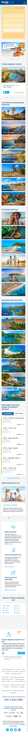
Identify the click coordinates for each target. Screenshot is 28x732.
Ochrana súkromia (7, 690)
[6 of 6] (18, 59)
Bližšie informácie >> (10, 566)
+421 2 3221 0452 (13, 699)
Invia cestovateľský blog (18, 681)
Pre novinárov (6, 685)
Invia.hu (8, 724)
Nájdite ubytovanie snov (10, 590)
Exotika (9, 671)
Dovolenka (18, 669)
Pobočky (6, 687)
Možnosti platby (6, 681)
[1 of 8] (7, 98)
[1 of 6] (9, 59)
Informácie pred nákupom (17, 677)
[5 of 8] (14, 98)
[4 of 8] (12, 98)
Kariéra (23, 685)
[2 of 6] (11, 59)
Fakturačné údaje (19, 679)
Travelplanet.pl (14, 724)
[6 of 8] (16, 98)
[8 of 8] (20, 98)
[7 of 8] (18, 98)
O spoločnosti (14, 687)
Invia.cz (4, 724)
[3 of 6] (12, 59)
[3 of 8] (11, 98)
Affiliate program (15, 685)
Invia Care (10, 544)
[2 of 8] (9, 98)
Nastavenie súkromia (18, 690)
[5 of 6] (16, 59)
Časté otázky (5, 677)
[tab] (7, 413)
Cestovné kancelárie (8, 669)
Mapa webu (13, 692)
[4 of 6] (14, 59)
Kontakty (21, 687)
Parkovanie (15, 671)
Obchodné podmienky (8, 679)
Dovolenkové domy (16, 673)
